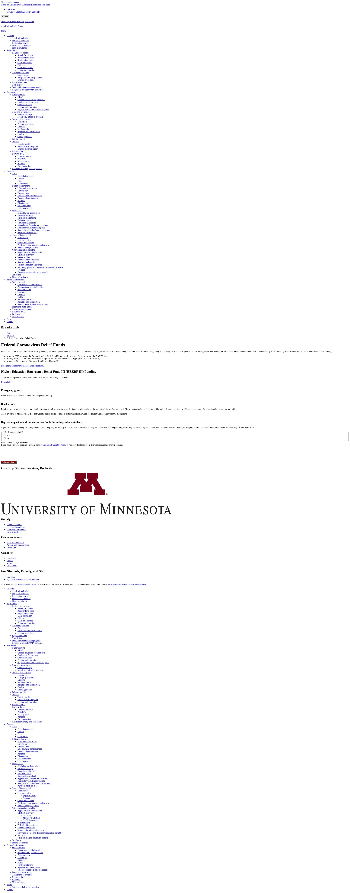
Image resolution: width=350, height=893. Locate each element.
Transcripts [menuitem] (22, 122)
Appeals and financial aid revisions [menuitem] (33, 225)
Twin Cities (12, 565)
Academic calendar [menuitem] (20, 38)
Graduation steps (25, 658)
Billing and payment (21, 739)
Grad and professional (21, 665)
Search (5, 17)
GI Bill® (27, 815)
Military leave (23, 714)
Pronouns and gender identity (30, 852)
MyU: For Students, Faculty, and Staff (23, 12)
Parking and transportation (18, 545)
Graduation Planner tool (28, 655)
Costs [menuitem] (14, 173)
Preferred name (24, 855)
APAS (20, 650)
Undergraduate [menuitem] (18, 94)
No (8, 438)
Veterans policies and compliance (26, 887)
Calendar (10, 589)
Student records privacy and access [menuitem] (33, 304)
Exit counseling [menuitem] (24, 166)
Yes (8, 435)
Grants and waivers (26, 800)
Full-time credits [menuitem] (19, 139)
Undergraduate (18, 648)
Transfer (15, 694)
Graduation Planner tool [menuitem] (28, 102)
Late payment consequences (30, 749)
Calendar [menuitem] (10, 35)
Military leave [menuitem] (23, 161)
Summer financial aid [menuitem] (27, 223)
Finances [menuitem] (10, 171)
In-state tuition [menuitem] (24, 257)
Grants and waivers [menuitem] (26, 242)
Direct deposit (24, 756)
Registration (12, 603)
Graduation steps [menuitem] (25, 104)
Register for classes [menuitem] (20, 53)
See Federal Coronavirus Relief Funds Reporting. (22, 366)
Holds (20, 862)
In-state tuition (24, 823)
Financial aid (17, 763)
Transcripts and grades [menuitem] (21, 119)
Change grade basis (26, 633)
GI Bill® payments (31, 820)
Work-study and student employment (33, 803)
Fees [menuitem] (19, 181)
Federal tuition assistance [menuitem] (28, 260)
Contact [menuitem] (10, 321)
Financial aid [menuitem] (17, 210)
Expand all (5, 382)
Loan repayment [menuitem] (25, 208)
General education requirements (31, 653)
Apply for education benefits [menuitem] (30, 252)
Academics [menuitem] (11, 92)
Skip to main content (10, 2)
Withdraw (22, 712)
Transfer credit (24, 697)
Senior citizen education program (26, 640)
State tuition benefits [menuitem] (26, 262)
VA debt (21, 835)
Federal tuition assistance (28, 825)
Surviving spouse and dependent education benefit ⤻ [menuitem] (40, 267)
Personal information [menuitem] (15, 280)
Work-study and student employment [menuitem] (33, 245)
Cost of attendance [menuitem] (25, 176)
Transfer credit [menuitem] (24, 144)
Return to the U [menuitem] (18, 151)
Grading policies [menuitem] (25, 136)
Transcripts (22, 675)
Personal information (15, 845)
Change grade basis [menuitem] (26, 80)
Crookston (11, 558)
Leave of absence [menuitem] (25, 156)
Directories (11, 547)
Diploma (21, 680)
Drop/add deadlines (20, 593)
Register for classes (20, 606)
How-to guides (13, 532)
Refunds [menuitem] (21, 163)
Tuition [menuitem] (21, 178)
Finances (10, 335)
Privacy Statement (115, 584)
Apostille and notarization (29, 685)
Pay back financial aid (27, 786)
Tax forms (16, 840)
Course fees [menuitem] (23, 183)
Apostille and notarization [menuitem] (29, 131)
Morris (9, 563)
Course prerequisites (26, 623)
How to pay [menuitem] (23, 191)
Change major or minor (28, 660)
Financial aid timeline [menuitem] (21, 45)
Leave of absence (25, 709)
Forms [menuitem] (9, 319)
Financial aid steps (25, 768)
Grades (21, 687)
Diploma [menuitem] (21, 126)
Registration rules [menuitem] (19, 82)
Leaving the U (18, 707)
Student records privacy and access (33, 870)
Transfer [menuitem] (15, 141)
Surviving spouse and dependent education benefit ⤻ (40, 833)
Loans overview (24, 793)
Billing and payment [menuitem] (21, 186)
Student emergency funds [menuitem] (28, 247)
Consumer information (16, 529)
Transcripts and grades (21, 672)
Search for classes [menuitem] (25, 55)
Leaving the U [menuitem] (18, 154)
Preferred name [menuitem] (24, 289)
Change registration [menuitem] (20, 72)
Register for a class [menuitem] (26, 58)
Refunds (21, 717)
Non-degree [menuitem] (17, 85)
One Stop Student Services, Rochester (17, 21)
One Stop (11, 9)
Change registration (20, 625)
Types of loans (29, 795)
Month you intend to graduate (30, 670)
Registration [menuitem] (12, 50)
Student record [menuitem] (18, 282)
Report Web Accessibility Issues (134, 584)
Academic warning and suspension (27, 722)
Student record (18, 847)
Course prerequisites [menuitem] (26, 70)
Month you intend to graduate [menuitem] (30, 117)
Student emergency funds (28, 805)
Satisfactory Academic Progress (31, 781)
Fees (19, 734)
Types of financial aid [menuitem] (21, 235)
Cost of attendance (25, 729)
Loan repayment (25, 761)
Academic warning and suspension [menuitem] (27, 168)
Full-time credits (19, 692)
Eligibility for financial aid (29, 766)
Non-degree (17, 638)
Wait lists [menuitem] (21, 65)
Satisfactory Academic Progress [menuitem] (31, 228)
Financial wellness (20, 843)
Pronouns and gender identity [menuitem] (30, 287)
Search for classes (25, 608)
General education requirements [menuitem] (31, 99)
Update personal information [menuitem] (30, 284)
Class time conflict (25, 621)
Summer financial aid (27, 776)
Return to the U (18, 704)
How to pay (23, 744)
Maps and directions (15, 542)
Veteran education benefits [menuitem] (23, 250)
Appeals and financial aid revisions (33, 778)
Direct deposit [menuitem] (24, 203)
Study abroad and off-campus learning (34, 783)
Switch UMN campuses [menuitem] (28, 146)
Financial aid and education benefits (33, 838)
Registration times (19, 596)
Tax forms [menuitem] (16, 275)
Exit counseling (24, 719)
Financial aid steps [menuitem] (25, 215)
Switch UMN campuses (28, 699)
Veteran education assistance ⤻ (31, 830)
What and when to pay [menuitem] (27, 188)
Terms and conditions (16, 527)
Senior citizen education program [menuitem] (26, 87)
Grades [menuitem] (21, 134)
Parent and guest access (28, 751)
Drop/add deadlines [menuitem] (20, 40)
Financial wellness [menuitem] (20, 277)
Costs (14, 726)
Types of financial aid (21, 788)
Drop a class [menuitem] (23, 75)
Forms (9, 884)
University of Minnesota (27, 584)
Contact (21, 26)
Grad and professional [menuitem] (21, 112)
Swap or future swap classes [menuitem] (30, 77)
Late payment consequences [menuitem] (30, 195)
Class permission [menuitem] (25, 62)
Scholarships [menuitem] (23, 237)
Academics (11, 645)
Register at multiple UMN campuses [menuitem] (27, 90)
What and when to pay (27, 741)
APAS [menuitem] (20, 97)
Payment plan (23, 746)
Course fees (23, 736)
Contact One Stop (14, 524)
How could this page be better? (14, 442)
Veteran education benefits (23, 808)
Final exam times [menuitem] (19, 48)
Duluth (10, 560)
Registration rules (19, 635)
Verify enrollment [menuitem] (25, 129)
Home (9, 333)
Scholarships (23, 791)
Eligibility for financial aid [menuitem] (29, 213)
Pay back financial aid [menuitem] (27, 232)
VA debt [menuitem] (21, 270)
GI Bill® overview (26, 813)
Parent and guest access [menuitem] (28, 198)
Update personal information (30, 850)
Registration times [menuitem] (19, 43)
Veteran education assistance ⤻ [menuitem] (31, 265)
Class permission (25, 616)
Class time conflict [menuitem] (25, 67)
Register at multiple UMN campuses (27, 643)
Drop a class (23, 628)
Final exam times (19, 601)
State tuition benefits (26, 827)
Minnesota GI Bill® (31, 818)
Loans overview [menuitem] (24, 240)
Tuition (21, 731)
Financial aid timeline (21, 598)
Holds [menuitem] (20, 297)
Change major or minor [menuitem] (28, 107)
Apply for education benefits (30, 810)
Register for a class (26, 611)
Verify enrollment (25, 682)
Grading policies (25, 690)
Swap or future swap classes (30, 630)
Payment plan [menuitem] (23, 193)
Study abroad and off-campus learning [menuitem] (34, 230)
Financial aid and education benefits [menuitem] (33, 272)
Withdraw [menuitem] (22, 159)
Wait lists (21, 618)
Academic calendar (9, 26)
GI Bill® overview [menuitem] (26, 255)
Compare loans (29, 798)
